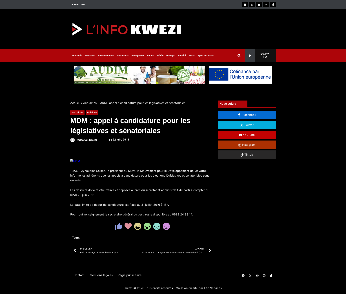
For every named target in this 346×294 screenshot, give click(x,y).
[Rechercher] (240, 55)
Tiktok (248, 154)
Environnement (106, 55)
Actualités (77, 55)
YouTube (248, 135)
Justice (150, 55)
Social (192, 55)
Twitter (248, 125)
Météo (160, 55)
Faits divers (123, 55)
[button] (260, 55)
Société (182, 55)
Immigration (138, 55)
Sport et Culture (206, 55)
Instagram (248, 144)
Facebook (249, 115)
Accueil (75, 103)
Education (90, 55)
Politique (170, 55)
